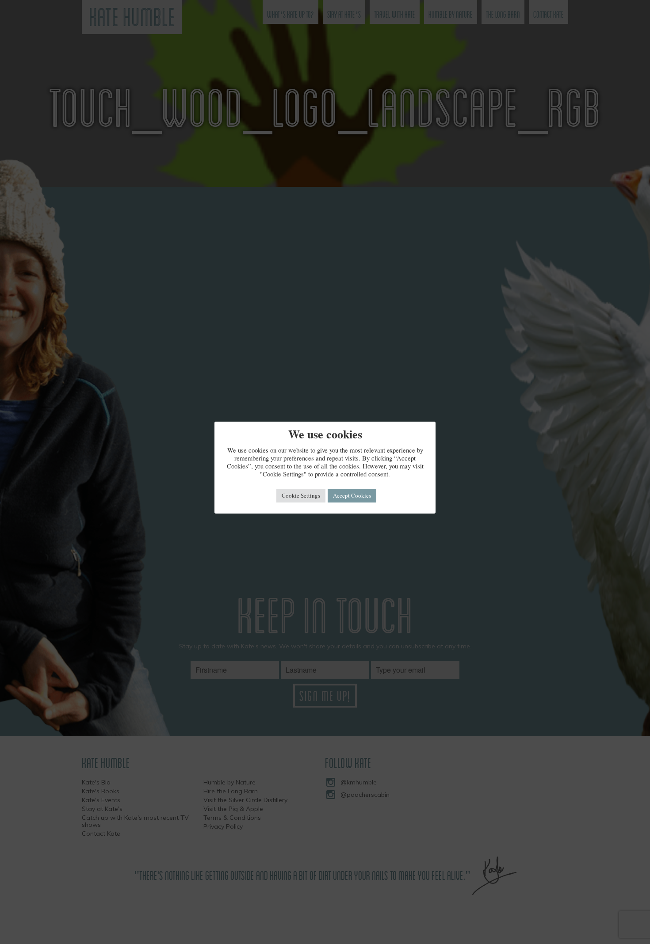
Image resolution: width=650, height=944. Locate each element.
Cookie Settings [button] (301, 495)
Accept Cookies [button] (352, 495)
